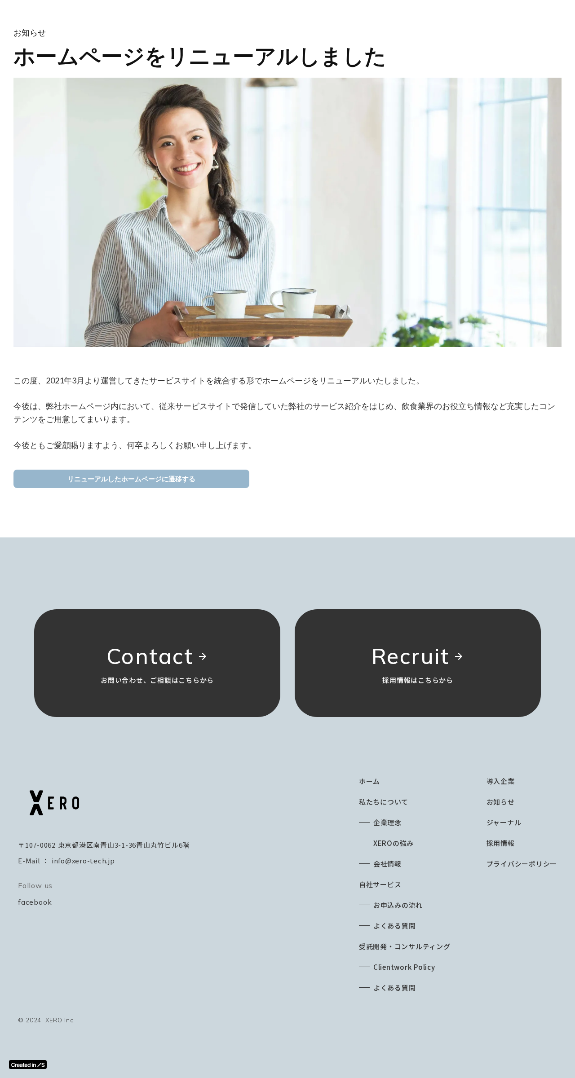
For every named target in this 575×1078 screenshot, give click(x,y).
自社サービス (380, 884)
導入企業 (501, 781)
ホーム (369, 781)
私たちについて (383, 801)
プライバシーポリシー (522, 863)
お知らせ (501, 801)
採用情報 (501, 843)
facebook (35, 902)
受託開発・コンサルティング (405, 946)
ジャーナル (504, 822)
